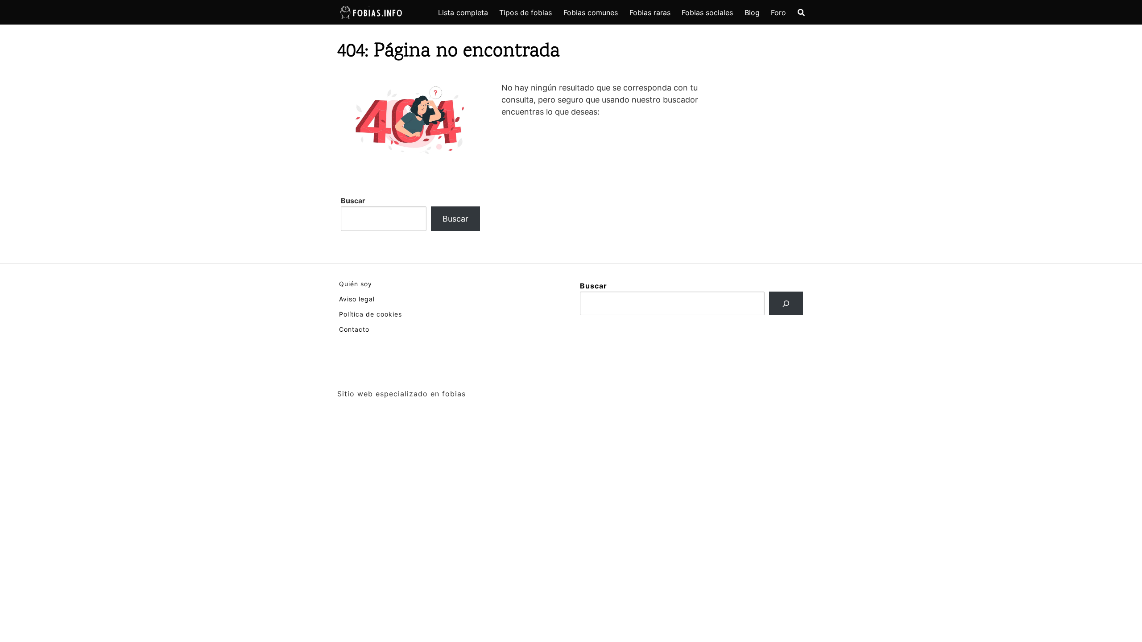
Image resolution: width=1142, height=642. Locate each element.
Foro (778, 12)
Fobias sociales (707, 12)
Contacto (354, 329)
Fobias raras (649, 12)
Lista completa (463, 12)
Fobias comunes (590, 12)
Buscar (353, 200)
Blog (752, 12)
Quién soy (355, 284)
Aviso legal (357, 299)
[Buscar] (786, 303)
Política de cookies (370, 314)
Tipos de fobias (525, 12)
